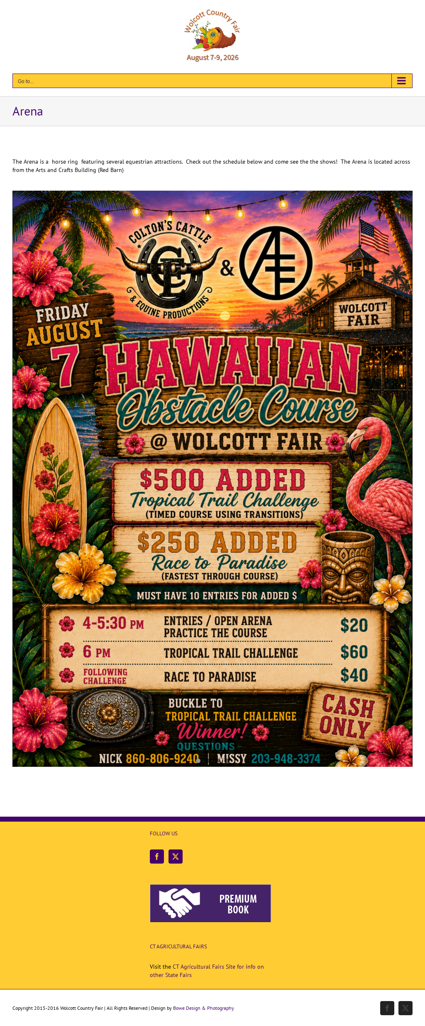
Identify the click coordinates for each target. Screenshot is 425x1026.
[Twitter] (176, 856)
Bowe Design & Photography (203, 1008)
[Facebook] (157, 856)
